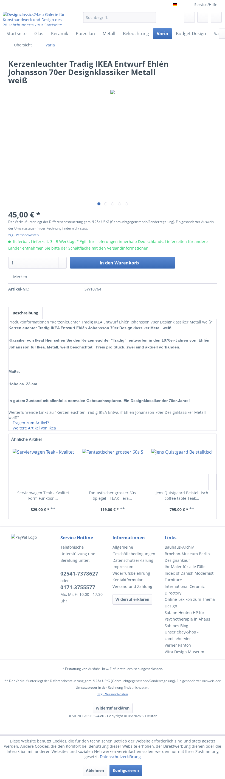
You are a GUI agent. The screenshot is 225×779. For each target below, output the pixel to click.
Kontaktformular (128, 579)
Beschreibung (25, 312)
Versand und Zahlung (132, 586)
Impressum (123, 566)
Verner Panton (178, 645)
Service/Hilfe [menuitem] (205, 4)
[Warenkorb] (216, 17)
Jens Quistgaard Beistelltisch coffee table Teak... (182, 495)
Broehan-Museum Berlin (187, 553)
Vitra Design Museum (184, 651)
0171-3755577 (77, 587)
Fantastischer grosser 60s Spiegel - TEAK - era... (112, 495)
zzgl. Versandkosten (23, 235)
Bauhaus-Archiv (179, 547)
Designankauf (177, 560)
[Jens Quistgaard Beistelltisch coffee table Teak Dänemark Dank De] (181, 468)
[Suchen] (151, 17)
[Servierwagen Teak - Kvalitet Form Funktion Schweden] (43, 468)
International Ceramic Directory (185, 590)
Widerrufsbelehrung (131, 573)
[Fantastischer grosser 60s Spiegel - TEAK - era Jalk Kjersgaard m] (112, 468)
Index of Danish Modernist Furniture (189, 576)
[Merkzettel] (189, 17)
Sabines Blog (176, 625)
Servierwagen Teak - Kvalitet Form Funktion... (43, 495)
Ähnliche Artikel (26, 439)
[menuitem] (119, 20)
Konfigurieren (126, 770)
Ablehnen (95, 770)
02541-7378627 (79, 573)
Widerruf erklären (132, 599)
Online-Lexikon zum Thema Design (190, 602)
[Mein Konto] (202, 17)
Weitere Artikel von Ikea (34, 428)
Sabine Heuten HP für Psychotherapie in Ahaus (187, 616)
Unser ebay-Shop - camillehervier (182, 635)
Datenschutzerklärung (133, 560)
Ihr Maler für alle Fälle (185, 566)
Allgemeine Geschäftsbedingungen (134, 550)
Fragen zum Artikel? (30, 422)
